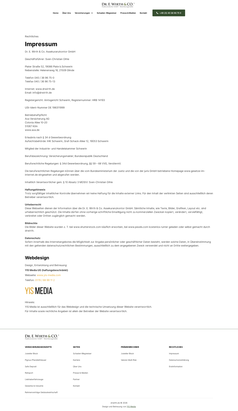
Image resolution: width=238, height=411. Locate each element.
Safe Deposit (30, 366)
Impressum (174, 353)
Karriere (76, 360)
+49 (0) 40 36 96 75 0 (170, 13)
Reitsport (29, 373)
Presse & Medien (128, 13)
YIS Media (131, 406)
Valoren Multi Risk (129, 360)
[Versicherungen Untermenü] (92, 13)
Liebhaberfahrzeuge (34, 379)
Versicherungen (82, 13)
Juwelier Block (31, 353)
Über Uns (66, 13)
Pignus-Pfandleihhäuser (35, 360)
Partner (76, 379)
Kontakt (143, 13)
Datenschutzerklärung (179, 360)
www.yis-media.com (49, 275)
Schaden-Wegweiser (107, 13)
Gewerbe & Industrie (34, 386)
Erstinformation (175, 366)
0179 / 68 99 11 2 (45, 280)
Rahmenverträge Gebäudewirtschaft (41, 392)
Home (55, 13)
